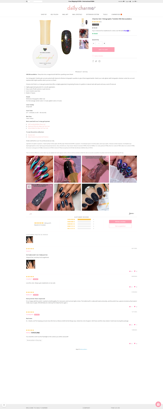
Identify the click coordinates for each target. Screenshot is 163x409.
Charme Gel (31, 135)
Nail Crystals (77, 14)
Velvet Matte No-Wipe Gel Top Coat (38, 128)
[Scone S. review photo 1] (30, 264)
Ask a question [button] (120, 226)
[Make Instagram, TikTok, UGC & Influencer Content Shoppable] (131, 214)
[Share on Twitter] (96, 61)
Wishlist (120, 1)
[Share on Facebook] (93, 61)
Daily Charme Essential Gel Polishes (38, 137)
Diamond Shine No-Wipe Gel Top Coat (39, 126)
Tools (105, 14)
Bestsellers (84, 349)
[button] (96, 22)
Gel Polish (54, 14)
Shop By (44, 14)
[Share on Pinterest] (99, 61)
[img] (30, 248)
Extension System (92, 14)
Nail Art (65, 14)
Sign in (128, 1)
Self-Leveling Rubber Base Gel (36, 124)
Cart (134, 1)
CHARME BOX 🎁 (116, 14)
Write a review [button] (120, 222)
